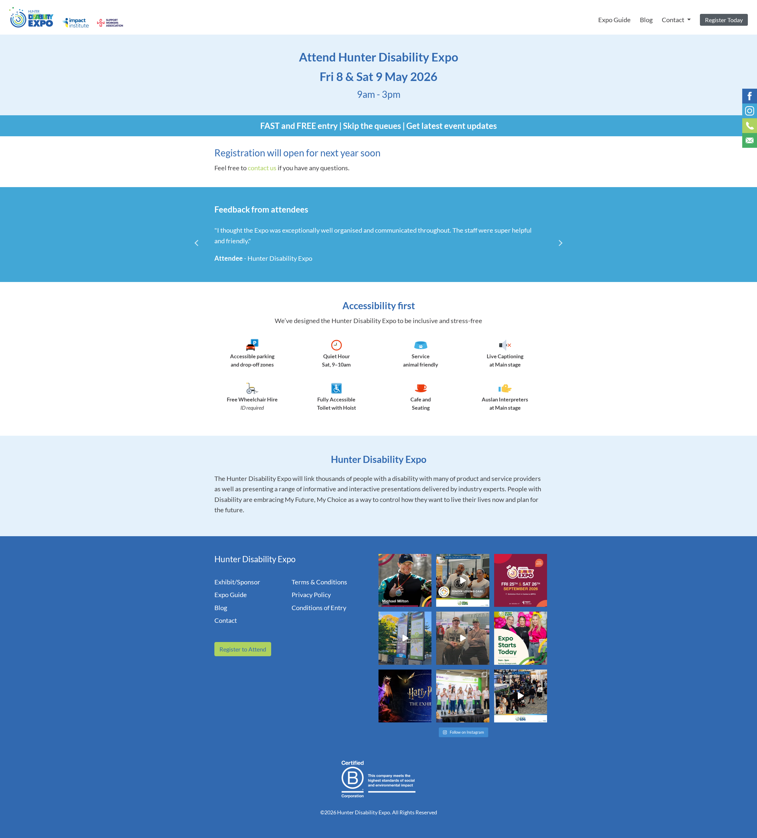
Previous (200, 243)
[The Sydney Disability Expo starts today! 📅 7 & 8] (520, 638)
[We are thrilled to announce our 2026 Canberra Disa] (404, 580)
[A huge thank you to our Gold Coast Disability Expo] (520, 696)
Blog (646, 20)
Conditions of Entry (319, 608)
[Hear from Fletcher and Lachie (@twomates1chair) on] (462, 638)
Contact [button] (673, 20)
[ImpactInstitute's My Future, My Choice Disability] (462, 580)
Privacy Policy (311, 595)
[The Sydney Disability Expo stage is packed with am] (462, 696)
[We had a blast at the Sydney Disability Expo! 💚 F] (404, 638)
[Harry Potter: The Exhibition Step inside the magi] (404, 696)
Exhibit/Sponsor (237, 582)
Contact (225, 620)
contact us (262, 168)
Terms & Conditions (319, 582)
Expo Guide (614, 20)
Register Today (724, 19)
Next (557, 243)
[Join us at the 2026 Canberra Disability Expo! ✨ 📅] (520, 580)
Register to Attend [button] (242, 649)
